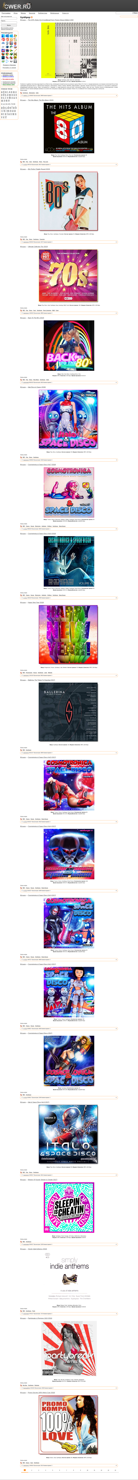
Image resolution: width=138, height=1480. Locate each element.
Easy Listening (47, 310)
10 (87, 1470)
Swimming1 (26, 242)
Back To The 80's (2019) (36, 318)
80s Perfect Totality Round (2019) (39, 169)
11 (94, 1470)
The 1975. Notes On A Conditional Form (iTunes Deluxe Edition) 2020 (50, 20)
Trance (27, 526)
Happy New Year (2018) (36, 602)
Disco (30, 239)
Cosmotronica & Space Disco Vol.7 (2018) (42, 464)
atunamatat (26, 382)
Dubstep (37, 1385)
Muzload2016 (26, 1388)
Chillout (49, 526)
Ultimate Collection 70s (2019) (38, 246)
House (32, 526)
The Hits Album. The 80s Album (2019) (40, 100)
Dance (27, 1462)
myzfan (25, 164)
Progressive (29, 672)
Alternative (32, 92)
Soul (34, 310)
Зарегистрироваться (7, 29)
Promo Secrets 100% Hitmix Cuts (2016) (41, 1392)
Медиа (23, 13)
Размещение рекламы (9, 82)
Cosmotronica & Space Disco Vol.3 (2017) (42, 895)
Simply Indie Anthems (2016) (37, 1249)
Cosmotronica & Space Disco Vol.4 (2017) (42, 826)
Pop (27, 161)
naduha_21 (26, 95)
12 (101, 1470)
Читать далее (23, 90)
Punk (33, 1311)
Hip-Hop (25, 1385)
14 (115, 1470)
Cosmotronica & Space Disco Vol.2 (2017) (42, 964)
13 (108, 1470)
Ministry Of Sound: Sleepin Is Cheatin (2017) (42, 1180)
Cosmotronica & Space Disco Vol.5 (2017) (42, 757)
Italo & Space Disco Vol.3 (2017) (38, 1102)
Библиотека (42, 13)
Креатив (32, 13)
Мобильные (54, 13)
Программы (6, 13)
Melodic (50, 672)
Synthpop (25, 92)
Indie (37, 92)
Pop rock (45, 161)
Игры (16, 13)
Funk (57, 310)
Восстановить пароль (7, 28)
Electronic (38, 526)
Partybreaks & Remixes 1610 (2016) (40, 1318)
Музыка (23, 20)
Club (30, 161)
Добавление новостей (9, 83)
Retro (40, 161)
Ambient (44, 526)
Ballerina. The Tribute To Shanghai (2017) (41, 680)
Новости (65, 13)
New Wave (36, 379)
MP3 (24, 161)
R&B (53, 310)
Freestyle (42, 239)
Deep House (62, 526)
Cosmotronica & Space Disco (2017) (40, 1033)
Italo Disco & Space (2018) (37, 387)
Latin (45, 672)
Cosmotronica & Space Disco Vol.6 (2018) (42, 533)
